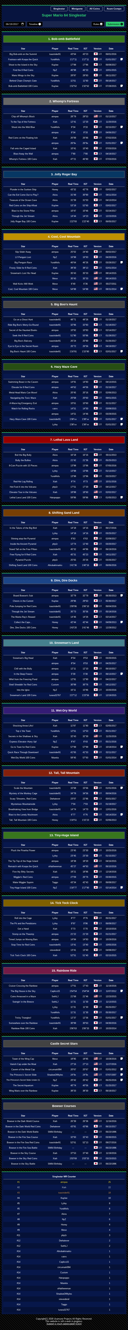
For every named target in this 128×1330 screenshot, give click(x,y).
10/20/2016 (111, 690)
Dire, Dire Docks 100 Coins (23, 627)
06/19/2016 (111, 549)
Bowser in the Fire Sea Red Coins (23, 1142)
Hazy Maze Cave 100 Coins (23, 419)
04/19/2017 (111, 154)
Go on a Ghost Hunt (23, 319)
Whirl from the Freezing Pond (23, 679)
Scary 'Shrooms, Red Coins (23, 798)
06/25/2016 (111, 1080)
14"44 (73, 216)
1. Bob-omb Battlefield (64, 39)
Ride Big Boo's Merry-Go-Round (23, 325)
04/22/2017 (111, 679)
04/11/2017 (111, 554)
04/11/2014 (111, 195)
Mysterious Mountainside (23, 804)
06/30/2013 (111, 595)
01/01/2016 (111, 788)
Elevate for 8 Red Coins (23, 387)
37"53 (73, 1153)
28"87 (73, 75)
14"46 (73, 617)
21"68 (73, 996)
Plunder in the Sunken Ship (23, 189)
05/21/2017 (111, 731)
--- (73, 1132)
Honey (55, 189)
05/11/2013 (111, 455)
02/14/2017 (111, 330)
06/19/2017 (111, 1091)
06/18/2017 (111, 80)
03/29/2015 (111, 414)
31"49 (73, 195)
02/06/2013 (111, 392)
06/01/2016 (111, 54)
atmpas (55, 116)
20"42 (73, 1080)
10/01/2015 (111, 70)
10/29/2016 (111, 939)
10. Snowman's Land (64, 642)
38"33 (73, 1091)
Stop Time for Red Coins (23, 944)
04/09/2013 (111, 622)
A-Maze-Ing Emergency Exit (23, 403)
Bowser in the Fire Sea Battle (23, 1148)
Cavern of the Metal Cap (23, 1069)
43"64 (73, 54)
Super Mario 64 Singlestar (64, 15)
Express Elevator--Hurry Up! (23, 741)
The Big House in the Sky (23, 991)
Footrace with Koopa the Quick (23, 59)
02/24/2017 (111, 211)
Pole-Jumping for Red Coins (23, 606)
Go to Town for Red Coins (23, 747)
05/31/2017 (111, 918)
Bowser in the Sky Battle (23, 1164)
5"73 (73, 929)
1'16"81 (73, 351)
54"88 (73, 289)
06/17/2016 (111, 528)
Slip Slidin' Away (23, 252)
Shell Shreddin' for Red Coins (23, 684)
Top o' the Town (23, 731)
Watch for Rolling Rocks (23, 408)
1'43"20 (73, 627)
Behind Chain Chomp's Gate (23, 80)
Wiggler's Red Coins (23, 877)
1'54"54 (73, 991)
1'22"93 (73, 221)
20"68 (73, 398)
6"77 (73, 814)
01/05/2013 (111, 497)
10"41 (73, 148)
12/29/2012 (111, 627)
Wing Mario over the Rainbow (23, 1091)
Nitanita (55, 757)
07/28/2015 (111, 86)
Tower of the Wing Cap (23, 1059)
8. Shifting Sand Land (64, 512)
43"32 (73, 189)
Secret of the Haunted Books (23, 330)
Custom (55, 684)
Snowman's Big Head (23, 658)
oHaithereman (55, 866)
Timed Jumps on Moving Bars (23, 939)
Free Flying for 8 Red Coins (23, 554)
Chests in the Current (23, 601)
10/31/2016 (111, 481)
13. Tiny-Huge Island (64, 835)
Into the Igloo (23, 690)
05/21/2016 (111, 741)
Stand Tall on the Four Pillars (23, 549)
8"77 (73, 918)
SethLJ (55, 996)
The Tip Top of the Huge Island (23, 861)
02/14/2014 (111, 887)
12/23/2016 (111, 216)
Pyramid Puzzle (23, 560)
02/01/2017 (111, 351)
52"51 (73, 955)
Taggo (55, 882)
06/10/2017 (111, 668)
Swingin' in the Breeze (23, 1002)
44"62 (73, 387)
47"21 (73, 159)
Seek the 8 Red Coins (23, 335)
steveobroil (55, 950)
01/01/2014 (111, 757)
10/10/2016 (111, 929)
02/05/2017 (111, 725)
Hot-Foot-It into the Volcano (23, 487)
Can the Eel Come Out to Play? (23, 195)
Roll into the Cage (23, 918)
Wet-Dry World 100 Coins (23, 757)
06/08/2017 (111, 65)
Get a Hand (23, 929)
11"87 (73, 725)
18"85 (73, 1059)
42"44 (73, 622)
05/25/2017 (111, 1007)
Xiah (55, 122)
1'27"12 (73, 695)
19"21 (73, 871)
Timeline (33, 24)
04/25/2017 (111, 663)
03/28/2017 (111, 262)
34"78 (73, 793)
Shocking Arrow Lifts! (23, 725)
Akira (55, 195)
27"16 (73, 1064)
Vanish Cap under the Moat (23, 1064)
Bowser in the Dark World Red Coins (23, 1126)
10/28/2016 (111, 1059)
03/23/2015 (111, 1158)
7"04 (73, 804)
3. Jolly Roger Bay (64, 174)
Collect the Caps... (23, 622)
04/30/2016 (111, 1023)
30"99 (73, 684)
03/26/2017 (111, 560)
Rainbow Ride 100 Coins (23, 1028)
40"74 (73, 1085)
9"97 (73, 923)
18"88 (73, 492)
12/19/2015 (111, 695)
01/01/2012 (111, 1069)
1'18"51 (73, 820)
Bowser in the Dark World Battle (23, 1132)
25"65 (73, 560)
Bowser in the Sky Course (23, 1153)
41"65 (73, 752)
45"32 (73, 549)
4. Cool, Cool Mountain (64, 236)
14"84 (73, 939)
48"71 (73, 319)
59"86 (73, 497)
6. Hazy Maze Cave (64, 366)
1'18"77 (73, 887)
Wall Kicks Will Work (23, 284)
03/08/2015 (111, 408)
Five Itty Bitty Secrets (23, 871)
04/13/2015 (111, 382)
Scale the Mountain (23, 788)
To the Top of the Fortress (23, 122)
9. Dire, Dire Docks (64, 580)
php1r (55, 487)
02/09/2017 (111, 538)
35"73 (73, 611)
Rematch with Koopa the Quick (23, 866)
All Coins (95, 8)
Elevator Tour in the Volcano (23, 492)
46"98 (73, 70)
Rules (96, 24)
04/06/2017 (111, 132)
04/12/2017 (111, 487)
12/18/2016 (111, 871)
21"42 (73, 460)
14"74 (73, 809)
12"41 (73, 122)
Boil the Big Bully (23, 455)
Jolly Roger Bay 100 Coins (23, 221)
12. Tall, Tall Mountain (64, 773)
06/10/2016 (111, 866)
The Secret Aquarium (23, 1085)
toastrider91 (55, 54)
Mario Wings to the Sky (23, 75)
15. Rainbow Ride (64, 970)
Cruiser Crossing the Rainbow (23, 986)
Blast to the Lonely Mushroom (23, 814)
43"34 (73, 882)
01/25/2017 (111, 1085)
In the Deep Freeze (23, 674)
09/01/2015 (111, 398)
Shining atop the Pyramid (23, 538)
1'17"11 (73, 59)
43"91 (73, 1126)
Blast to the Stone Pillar (23, 211)
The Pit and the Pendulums (23, 923)
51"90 (73, 335)
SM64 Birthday (55, 1132)
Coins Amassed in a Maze (23, 996)
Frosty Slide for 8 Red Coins (23, 268)
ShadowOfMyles (55, 1075)
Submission (114, 24)
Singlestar (59, 8)
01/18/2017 (111, 325)
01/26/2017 (111, 341)
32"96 (73, 325)
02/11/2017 (111, 752)
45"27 (73, 866)
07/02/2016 (111, 138)
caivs (55, 408)
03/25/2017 (111, 533)
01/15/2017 (111, 856)
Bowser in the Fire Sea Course (23, 1137)
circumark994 (55, 1069)
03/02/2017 (111, 189)
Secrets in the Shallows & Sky (23, 736)
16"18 (73, 455)
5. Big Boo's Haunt (64, 304)
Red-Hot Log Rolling (23, 481)
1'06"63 (73, 1028)
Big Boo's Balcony (23, 341)
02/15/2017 (111, 127)
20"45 (73, 392)
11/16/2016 (111, 1121)
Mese (55, 278)
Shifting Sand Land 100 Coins (23, 565)
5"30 (73, 674)
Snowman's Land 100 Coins (23, 695)
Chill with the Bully (23, 668)
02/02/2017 (111, 492)
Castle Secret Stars (64, 1043)
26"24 (73, 341)
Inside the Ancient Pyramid (23, 544)
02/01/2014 (111, 268)
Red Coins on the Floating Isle (23, 138)
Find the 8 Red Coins (23, 70)
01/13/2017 (111, 116)
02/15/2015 (111, 955)
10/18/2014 (111, 747)
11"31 (73, 1002)
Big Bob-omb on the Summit (23, 54)
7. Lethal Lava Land (64, 439)
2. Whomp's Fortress (64, 101)
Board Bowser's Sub (23, 595)
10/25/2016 (111, 850)
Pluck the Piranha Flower (23, 850)
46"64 (73, 262)
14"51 (73, 408)
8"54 (73, 658)
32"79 (73, 595)
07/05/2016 (111, 465)
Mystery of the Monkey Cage (23, 793)
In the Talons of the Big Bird (23, 528)
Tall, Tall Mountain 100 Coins (23, 820)
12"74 (73, 544)
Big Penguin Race (23, 262)
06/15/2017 (111, 1126)
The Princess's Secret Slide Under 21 (23, 1080)
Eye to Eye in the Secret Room (23, 346)
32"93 (73, 1137)
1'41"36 (73, 565)
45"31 (73, 554)
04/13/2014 (111, 200)
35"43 (73, 278)
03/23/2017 (111, 476)
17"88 (73, 65)
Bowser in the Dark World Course (23, 1121)
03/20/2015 (111, 658)
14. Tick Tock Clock (64, 903)
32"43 (73, 736)
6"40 (73, 284)
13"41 (73, 944)
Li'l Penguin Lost (23, 257)
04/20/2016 (111, 257)
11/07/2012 (111, 991)
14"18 (73, 528)
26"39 (73, 1121)
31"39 (73, 200)
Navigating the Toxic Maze (23, 398)
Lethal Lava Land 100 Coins (23, 497)
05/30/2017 (111, 601)
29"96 (73, 601)
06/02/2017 (111, 252)
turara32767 (55, 695)
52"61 (73, 1142)
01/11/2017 (111, 403)
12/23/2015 (111, 996)
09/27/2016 (111, 1142)
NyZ (55, 70)
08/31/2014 (111, 289)
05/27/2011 (111, 284)
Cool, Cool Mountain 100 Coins (23, 289)
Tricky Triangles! (23, 1018)
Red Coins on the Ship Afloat (23, 205)
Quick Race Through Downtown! (23, 752)
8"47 (73, 741)
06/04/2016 (111, 606)
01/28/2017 (111, 335)
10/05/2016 (111, 944)
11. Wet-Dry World (64, 710)
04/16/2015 (111, 861)
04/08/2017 (111, 950)
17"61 (73, 986)
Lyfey (55, 424)
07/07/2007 (111, 1075)
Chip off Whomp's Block (23, 116)
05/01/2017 (111, 798)
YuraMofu (55, 59)
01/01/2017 (111, 59)
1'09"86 (73, 606)
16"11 (73, 690)
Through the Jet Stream (23, 216)
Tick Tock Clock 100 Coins (23, 955)
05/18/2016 (111, 611)
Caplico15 (55, 991)
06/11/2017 (111, 75)
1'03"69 (73, 1158)
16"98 (73, 257)
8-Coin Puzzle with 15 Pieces (23, 465)
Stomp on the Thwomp (23, 934)
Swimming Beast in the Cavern (23, 382)
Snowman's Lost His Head (23, 273)
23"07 (73, 798)
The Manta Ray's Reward (23, 617)
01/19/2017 (111, 319)
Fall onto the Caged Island (23, 148)
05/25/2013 (111, 460)
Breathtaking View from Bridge (23, 809)
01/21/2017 (111, 934)
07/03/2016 (111, 148)
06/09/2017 (111, 923)
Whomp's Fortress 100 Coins (23, 159)
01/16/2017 (111, 387)
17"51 (73, 487)
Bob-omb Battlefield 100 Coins (23, 86)
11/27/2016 (111, 1064)
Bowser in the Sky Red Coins (23, 1158)
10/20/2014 (111, 1028)
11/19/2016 (111, 986)
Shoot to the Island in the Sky (23, 65)
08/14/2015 (111, 273)
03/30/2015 (111, 877)
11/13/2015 (111, 1002)
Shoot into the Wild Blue (23, 127)
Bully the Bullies (23, 460)
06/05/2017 (111, 221)
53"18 (73, 205)
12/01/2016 (111, 809)
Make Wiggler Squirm (23, 882)
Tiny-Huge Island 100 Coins (23, 887)
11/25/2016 (111, 736)
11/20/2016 (111, 122)
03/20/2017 (111, 544)
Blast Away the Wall (23, 154)
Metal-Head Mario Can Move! (23, 392)
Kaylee (55, 65)
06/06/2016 (111, 565)
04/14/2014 (111, 814)
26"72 (73, 346)
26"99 (73, 138)
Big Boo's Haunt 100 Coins (23, 351)
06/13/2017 (111, 674)
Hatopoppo (55, 497)
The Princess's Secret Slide (23, 1075)
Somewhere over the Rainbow (23, 1023)
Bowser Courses (64, 1106)
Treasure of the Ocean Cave (23, 200)
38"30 (73, 268)
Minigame (77, 8)
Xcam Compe (114, 8)
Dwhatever (55, 798)
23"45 (73, 856)
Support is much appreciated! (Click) (64, 1324)
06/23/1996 (111, 1132)
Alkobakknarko (55, 565)
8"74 (73, 481)
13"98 (73, 471)
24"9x (73, 1075)
